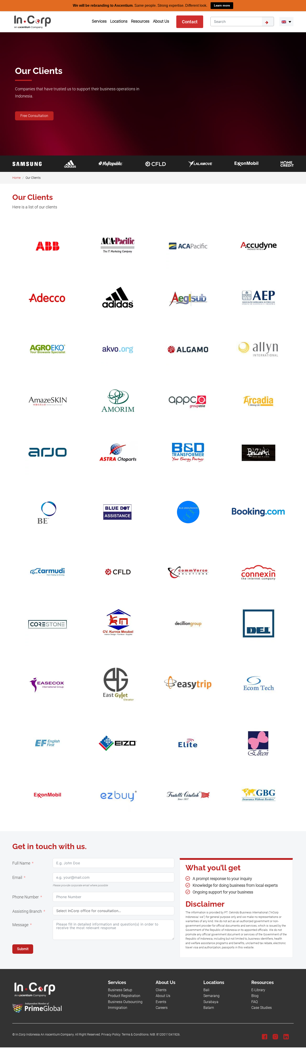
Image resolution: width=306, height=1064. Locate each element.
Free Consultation (34, 115)
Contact (190, 21)
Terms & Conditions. (135, 1034)
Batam (208, 1007)
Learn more (222, 5)
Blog (255, 996)
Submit (22, 949)
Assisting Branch (27, 911)
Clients (161, 990)
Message (20, 924)
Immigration (117, 1007)
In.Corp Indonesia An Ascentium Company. (44, 1034)
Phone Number (25, 897)
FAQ (254, 1001)
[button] (286, 21)
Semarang (211, 996)
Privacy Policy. (111, 1034)
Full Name (21, 863)
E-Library (258, 990)
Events (161, 1001)
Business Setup (120, 990)
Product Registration (124, 996)
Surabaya (210, 1001)
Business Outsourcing (125, 1001)
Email (17, 877)
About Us (163, 996)
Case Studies (261, 1007)
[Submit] (268, 21)
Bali (206, 990)
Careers (162, 1007)
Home (16, 177)
